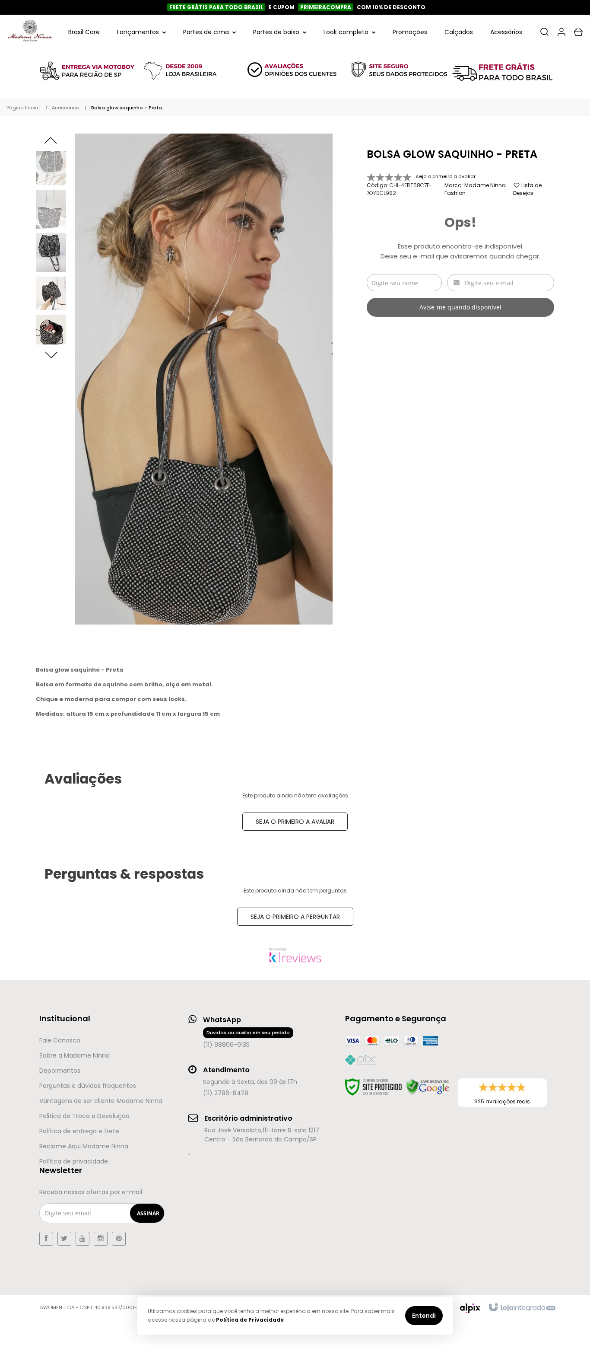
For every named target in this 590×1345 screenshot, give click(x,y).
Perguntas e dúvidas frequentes (87, 1085)
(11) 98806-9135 (246, 1039)
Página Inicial (23, 107)
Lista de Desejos (527, 189)
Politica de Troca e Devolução (84, 1116)
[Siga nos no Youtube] (82, 1239)
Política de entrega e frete (79, 1131)
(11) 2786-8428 (225, 1093)
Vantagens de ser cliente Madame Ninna (100, 1100)
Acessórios (65, 107)
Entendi (424, 1315)
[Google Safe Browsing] (427, 1087)
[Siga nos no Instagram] (101, 1239)
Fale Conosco (59, 1040)
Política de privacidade (73, 1161)
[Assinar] (148, 1213)
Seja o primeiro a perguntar (295, 916)
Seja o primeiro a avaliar (295, 821)
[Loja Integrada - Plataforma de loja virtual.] (521, 1308)
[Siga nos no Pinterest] (119, 1239)
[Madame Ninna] (29, 32)
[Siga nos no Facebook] (46, 1239)
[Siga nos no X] (64, 1239)
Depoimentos (59, 1070)
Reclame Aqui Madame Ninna (83, 1146)
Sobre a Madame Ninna (74, 1055)
